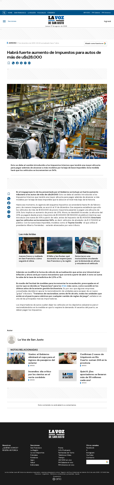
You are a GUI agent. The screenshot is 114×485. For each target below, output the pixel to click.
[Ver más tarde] (9, 63)
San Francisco (20, 13)
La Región (32, 13)
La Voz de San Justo (31, 339)
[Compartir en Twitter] (21, 63)
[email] (25, 63)
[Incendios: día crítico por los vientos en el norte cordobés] (16, 375)
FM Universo (106, 13)
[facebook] (17, 63)
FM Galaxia (96, 13)
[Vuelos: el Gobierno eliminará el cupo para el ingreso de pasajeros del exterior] (16, 358)
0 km (64, 286)
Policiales (41, 13)
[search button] (4, 12)
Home (10, 13)
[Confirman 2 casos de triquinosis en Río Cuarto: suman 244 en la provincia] (68, 358)
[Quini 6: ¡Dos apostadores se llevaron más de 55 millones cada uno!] (68, 375)
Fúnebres (51, 13)
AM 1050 (86, 13)
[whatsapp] (13, 63)
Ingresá (107, 21)
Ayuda (77, 474)
